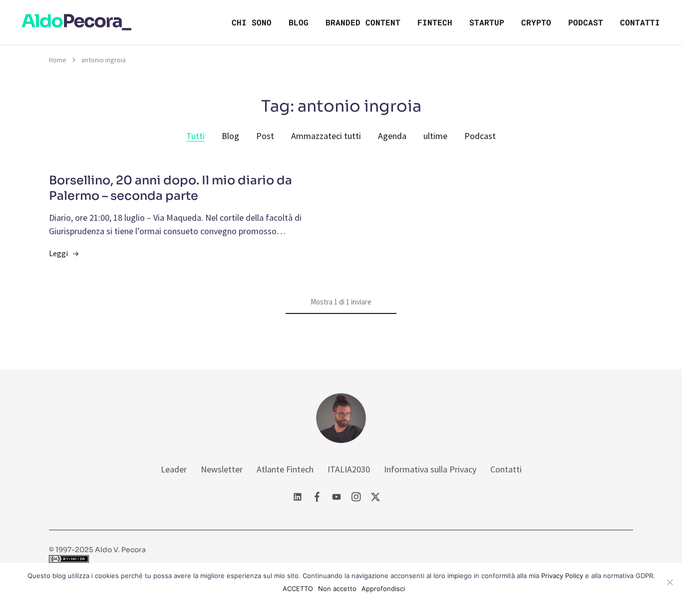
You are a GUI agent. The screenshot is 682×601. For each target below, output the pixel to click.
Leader (174, 469)
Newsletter (222, 469)
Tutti (195, 136)
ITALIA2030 (349, 469)
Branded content (363, 22)
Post (265, 136)
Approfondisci (383, 589)
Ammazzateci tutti (326, 136)
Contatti (640, 22)
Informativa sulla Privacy (430, 469)
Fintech (434, 22)
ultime (435, 136)
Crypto (536, 22)
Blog (299, 22)
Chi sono (252, 22)
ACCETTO (298, 589)
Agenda (392, 136)
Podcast (585, 22)
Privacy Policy (562, 576)
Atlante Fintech (285, 469)
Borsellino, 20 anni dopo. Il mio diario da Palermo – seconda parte (170, 188)
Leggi (58, 253)
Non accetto (337, 589)
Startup (486, 22)
